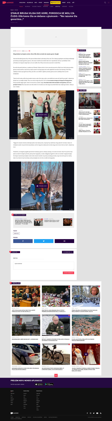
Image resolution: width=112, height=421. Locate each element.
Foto (24, 406)
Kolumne (25, 404)
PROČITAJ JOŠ (16, 283)
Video (12, 402)
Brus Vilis (16, 233)
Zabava (25, 399)
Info (11, 395)
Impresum (24, 417)
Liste (25, 408)
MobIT (12, 400)
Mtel (11, 404)
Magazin (12, 10)
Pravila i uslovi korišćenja (16, 418)
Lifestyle (16, 10)
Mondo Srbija (26, 391)
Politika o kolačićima (37, 417)
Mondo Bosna (39, 391)
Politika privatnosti (53, 417)
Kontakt (29, 417)
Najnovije (12, 393)
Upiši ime (15, 258)
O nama (12, 417)
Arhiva (45, 417)
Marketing (17, 417)
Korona (25, 393)
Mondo (12, 391)
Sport (12, 397)
